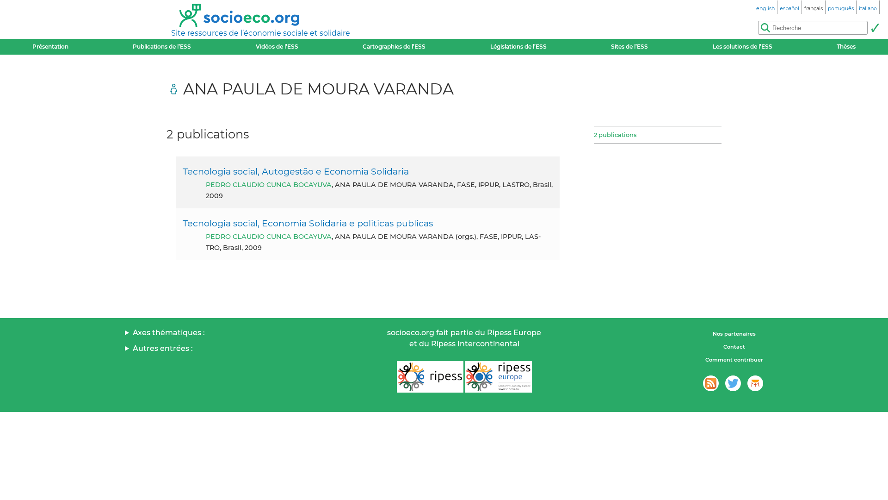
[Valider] (875, 27)
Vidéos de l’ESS (277, 46)
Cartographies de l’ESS (394, 46)
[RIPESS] (430, 377)
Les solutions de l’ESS (742, 46)
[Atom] (711, 383)
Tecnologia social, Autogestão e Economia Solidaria (296, 171)
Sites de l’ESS (629, 46)
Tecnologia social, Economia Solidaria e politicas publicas (308, 223)
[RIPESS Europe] (498, 377)
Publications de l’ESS (162, 46)
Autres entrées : (163, 348)
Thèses (846, 46)
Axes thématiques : (169, 332)
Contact (734, 347)
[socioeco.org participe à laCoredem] (755, 383)
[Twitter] (733, 383)
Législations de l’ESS (518, 46)
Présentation (50, 46)
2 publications (615, 134)
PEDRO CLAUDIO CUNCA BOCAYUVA (269, 185)
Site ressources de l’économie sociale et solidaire (260, 33)
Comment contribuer (734, 359)
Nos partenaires (734, 334)
